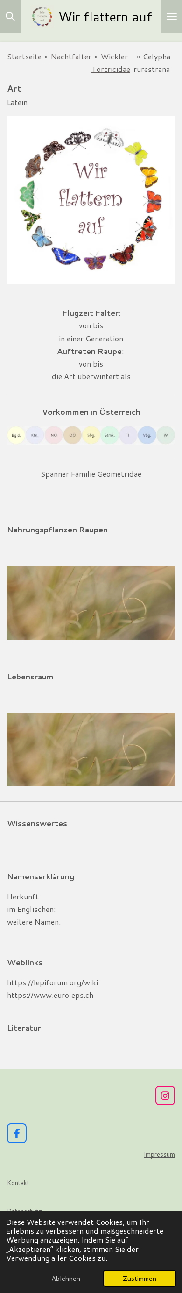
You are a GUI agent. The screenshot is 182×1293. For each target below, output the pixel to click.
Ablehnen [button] (65, 1278)
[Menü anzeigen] (171, 16)
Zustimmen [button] (139, 1278)
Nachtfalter (71, 56)
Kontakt (18, 1183)
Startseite (24, 56)
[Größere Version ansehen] (91, 603)
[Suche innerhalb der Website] (10, 16)
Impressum (159, 1154)
